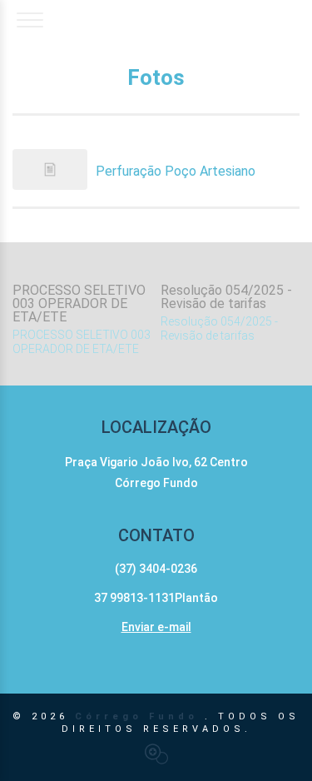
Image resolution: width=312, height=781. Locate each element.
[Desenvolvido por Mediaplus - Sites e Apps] (156, 754)
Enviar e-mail (156, 627)
